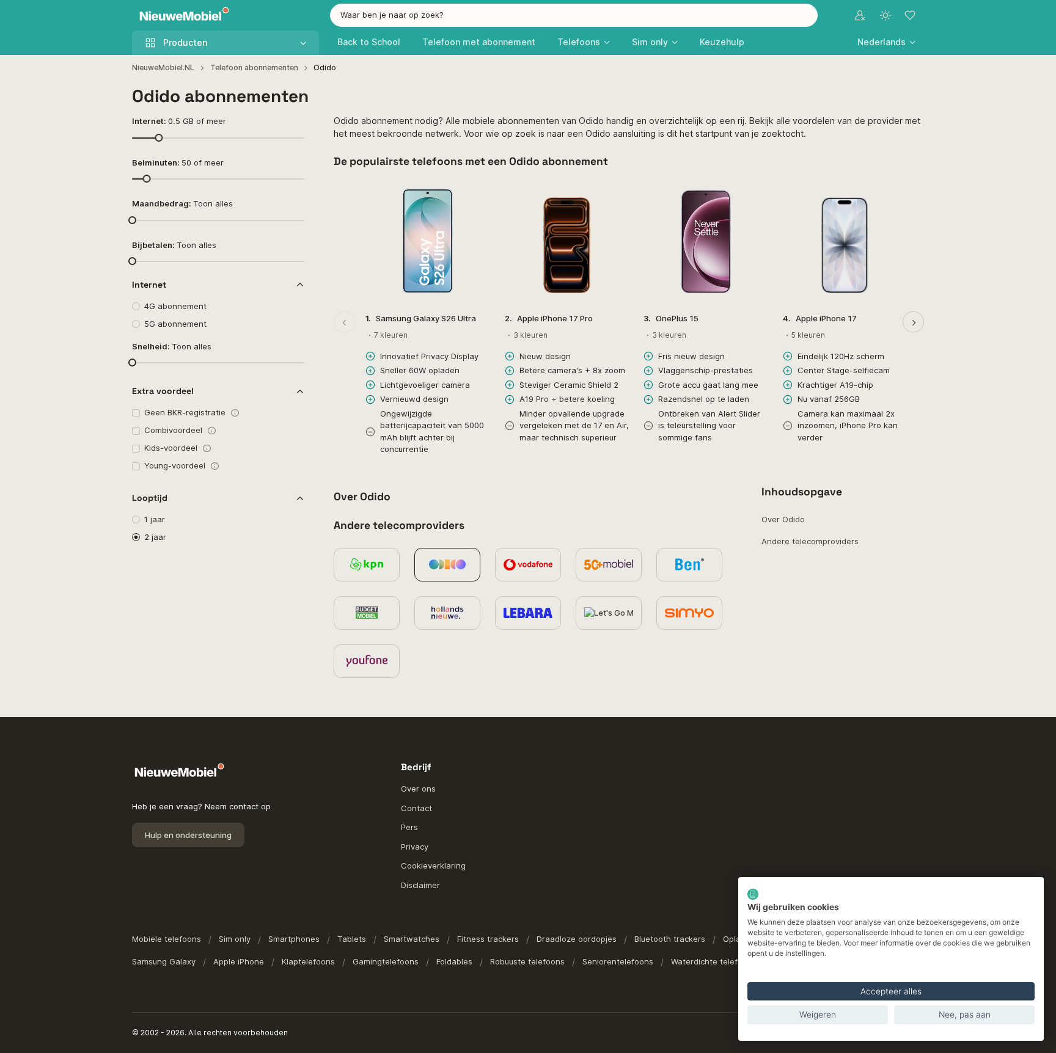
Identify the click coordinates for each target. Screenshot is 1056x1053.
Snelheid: (171, 346)
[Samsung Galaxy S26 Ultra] (427, 241)
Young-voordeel (174, 465)
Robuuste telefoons (527, 961)
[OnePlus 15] (706, 241)
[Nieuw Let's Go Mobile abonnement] (609, 613)
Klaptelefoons (308, 961)
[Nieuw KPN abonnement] (367, 564)
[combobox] (574, 15)
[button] (886, 42)
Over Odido (783, 519)
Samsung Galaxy (164, 961)
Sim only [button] (650, 42)
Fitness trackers (488, 939)
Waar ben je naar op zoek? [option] (392, 15)
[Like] (474, 194)
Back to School (368, 42)
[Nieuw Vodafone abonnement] (528, 564)
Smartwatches (411, 939)
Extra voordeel (163, 390)
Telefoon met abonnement (478, 42)
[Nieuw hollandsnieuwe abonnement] (447, 613)
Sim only (235, 939)
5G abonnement (175, 324)
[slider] (159, 137)
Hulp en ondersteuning (188, 835)
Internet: (179, 121)
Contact (416, 808)
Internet (149, 284)
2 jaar (155, 537)
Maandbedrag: (182, 203)
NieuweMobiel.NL (163, 67)
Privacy (414, 846)
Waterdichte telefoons (714, 961)
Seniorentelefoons (617, 961)
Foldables (454, 961)
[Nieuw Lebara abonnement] (528, 613)
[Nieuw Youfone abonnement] (367, 661)
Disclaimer (420, 885)
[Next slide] (913, 322)
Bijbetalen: (174, 245)
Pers (409, 827)
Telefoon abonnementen (254, 67)
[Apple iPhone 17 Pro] (567, 241)
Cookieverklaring (433, 865)
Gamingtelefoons (386, 961)
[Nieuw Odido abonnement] (447, 564)
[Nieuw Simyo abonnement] (689, 613)
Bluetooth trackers (669, 939)
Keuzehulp (722, 42)
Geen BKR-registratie (185, 412)
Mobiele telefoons (166, 939)
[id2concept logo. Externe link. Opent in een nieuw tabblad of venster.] (752, 894)
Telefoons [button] (578, 42)
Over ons (418, 788)
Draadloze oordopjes (577, 939)
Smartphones (294, 939)
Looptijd (149, 497)
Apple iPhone (238, 961)
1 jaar (154, 519)
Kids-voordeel (170, 448)
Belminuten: (178, 162)
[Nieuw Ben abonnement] (689, 564)
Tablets (351, 939)
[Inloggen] (860, 15)
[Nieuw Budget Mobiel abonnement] (367, 613)
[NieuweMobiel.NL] (181, 15)
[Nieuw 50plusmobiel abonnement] (609, 564)
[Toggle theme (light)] (885, 15)
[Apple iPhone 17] (845, 241)
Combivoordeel (173, 430)
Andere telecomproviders (810, 541)
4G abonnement (175, 306)
